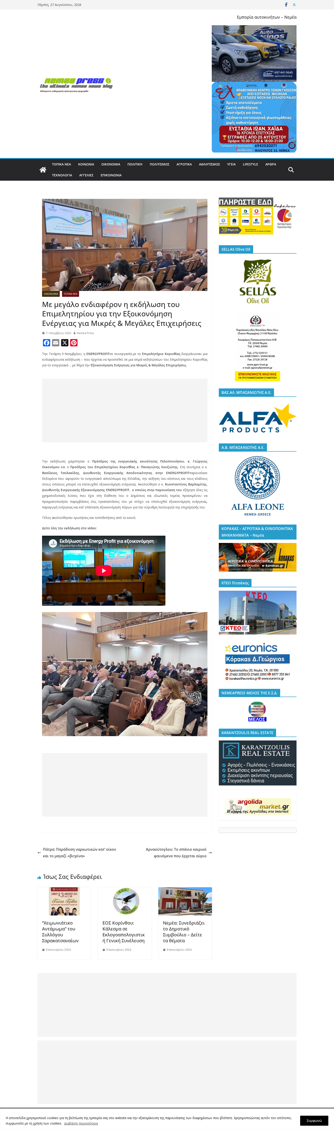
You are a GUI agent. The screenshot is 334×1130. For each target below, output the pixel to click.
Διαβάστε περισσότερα (81, 1123)
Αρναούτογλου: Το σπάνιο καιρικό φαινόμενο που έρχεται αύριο (176, 852)
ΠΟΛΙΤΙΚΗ (134, 164)
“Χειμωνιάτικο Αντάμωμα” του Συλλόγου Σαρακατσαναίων (60, 932)
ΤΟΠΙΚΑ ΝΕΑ (61, 164)
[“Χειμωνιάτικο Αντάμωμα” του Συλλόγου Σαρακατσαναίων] (64, 890)
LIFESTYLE (250, 164)
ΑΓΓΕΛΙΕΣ (86, 175)
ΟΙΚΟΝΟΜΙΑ (110, 164)
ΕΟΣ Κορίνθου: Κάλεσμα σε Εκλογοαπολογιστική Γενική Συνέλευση (123, 932)
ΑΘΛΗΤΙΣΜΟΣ (209, 164)
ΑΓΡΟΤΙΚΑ (184, 164)
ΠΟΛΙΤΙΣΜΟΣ (159, 164)
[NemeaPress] (42, 169)
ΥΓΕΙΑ (231, 164)
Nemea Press (85, 333)
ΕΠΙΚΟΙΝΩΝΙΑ (111, 175)
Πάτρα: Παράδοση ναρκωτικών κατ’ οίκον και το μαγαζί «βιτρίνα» (79, 852)
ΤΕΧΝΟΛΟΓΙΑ (62, 175)
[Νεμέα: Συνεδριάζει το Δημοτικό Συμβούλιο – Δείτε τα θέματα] (185, 890)
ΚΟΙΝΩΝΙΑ (86, 164)
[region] (167, 1119)
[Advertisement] (124, 410)
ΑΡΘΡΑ (270, 164)
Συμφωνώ (314, 1120)
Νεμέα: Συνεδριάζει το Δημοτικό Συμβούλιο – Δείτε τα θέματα (184, 932)
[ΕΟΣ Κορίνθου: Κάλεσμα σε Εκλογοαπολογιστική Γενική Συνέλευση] (125, 890)
